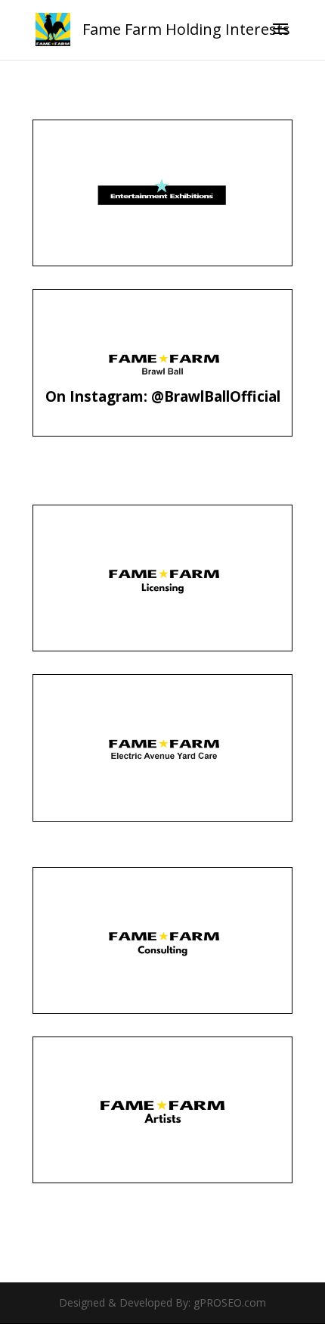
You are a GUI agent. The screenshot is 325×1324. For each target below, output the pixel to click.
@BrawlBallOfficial (215, 396)
